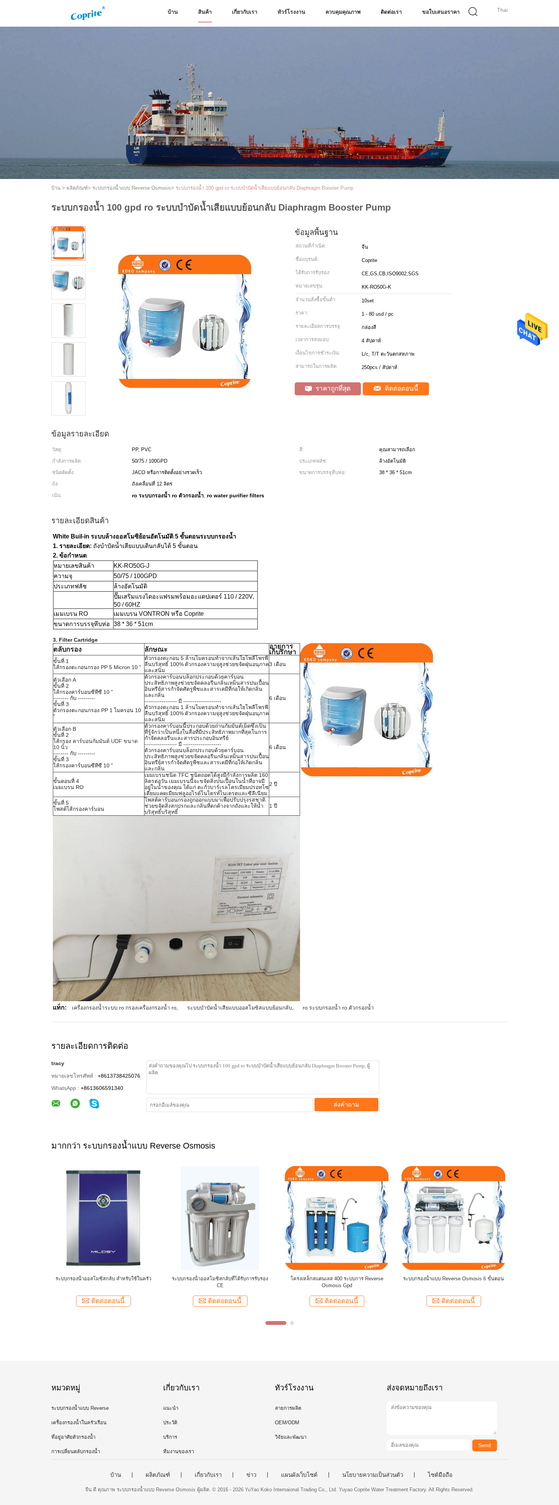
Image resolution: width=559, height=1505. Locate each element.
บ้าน (173, 12)
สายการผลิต (288, 1408)
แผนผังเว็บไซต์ (299, 1475)
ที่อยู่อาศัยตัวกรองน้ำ (73, 1437)
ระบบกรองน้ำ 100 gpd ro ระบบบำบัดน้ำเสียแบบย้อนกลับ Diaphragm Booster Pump (264, 188)
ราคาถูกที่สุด (332, 388)
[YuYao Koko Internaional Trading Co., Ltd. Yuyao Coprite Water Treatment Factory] (88, 13)
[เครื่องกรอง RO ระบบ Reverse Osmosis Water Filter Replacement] (103, 1218)
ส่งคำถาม (346, 1104)
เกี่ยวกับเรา (244, 12)
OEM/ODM (287, 1422)
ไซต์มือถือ (440, 1475)
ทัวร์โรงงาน (291, 12)
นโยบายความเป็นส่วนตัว (372, 1475)
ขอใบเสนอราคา (441, 12)
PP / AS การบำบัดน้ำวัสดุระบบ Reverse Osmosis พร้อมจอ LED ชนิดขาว (337, 1282)
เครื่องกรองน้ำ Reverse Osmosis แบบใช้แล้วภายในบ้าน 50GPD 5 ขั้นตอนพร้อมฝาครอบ (220, 1282)
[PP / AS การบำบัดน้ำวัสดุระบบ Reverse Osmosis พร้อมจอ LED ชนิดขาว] (337, 1218)
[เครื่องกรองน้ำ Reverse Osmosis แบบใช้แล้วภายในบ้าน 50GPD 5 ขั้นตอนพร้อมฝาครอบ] (220, 1218)
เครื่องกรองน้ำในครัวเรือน (78, 1422)
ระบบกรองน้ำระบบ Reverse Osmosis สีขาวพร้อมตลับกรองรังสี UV (454, 1282)
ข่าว (251, 1475)
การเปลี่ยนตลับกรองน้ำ (75, 1451)
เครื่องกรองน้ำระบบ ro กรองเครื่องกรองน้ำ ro (124, 1008)
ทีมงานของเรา (178, 1451)
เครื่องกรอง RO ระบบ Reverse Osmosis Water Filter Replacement (103, 1282)
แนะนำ (170, 1408)
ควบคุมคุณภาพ (343, 12)
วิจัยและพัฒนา (290, 1437)
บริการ (170, 1437)
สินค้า (205, 12)
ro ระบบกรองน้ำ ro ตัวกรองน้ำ (338, 1008)
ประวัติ (170, 1422)
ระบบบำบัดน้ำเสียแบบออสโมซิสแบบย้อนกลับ (239, 1008)
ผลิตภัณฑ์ (158, 1475)
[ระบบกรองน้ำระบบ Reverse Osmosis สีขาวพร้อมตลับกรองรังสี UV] (453, 1218)
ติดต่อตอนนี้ (400, 388)
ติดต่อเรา (391, 12)
